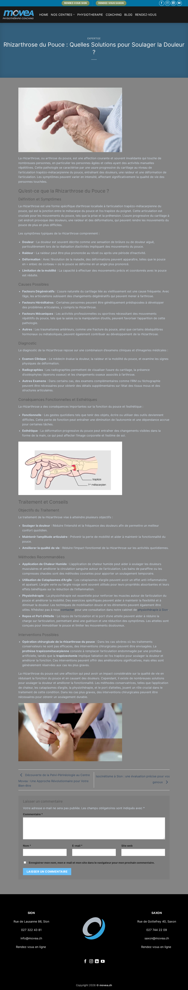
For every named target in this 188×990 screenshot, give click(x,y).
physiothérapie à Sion (153, 609)
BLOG (128, 14)
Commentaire (33, 814)
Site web (127, 845)
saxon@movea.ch (156, 938)
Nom (27, 845)
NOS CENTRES (61, 14)
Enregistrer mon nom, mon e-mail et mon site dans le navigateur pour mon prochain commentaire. (92, 862)
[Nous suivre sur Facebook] (161, 3)
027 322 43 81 (31, 930)
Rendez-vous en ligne (31, 947)
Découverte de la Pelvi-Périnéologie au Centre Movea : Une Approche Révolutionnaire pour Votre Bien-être (54, 780)
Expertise (94, 38)
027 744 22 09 (156, 930)
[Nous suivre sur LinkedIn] (173, 3)
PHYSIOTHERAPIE (90, 14)
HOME (43, 14)
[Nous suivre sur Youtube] (179, 3)
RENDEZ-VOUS (146, 14)
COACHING (114, 14)
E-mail (77, 845)
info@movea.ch (31, 938)
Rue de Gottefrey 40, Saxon (156, 921)
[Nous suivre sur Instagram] (167, 3)
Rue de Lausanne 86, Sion (31, 921)
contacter (67, 609)
